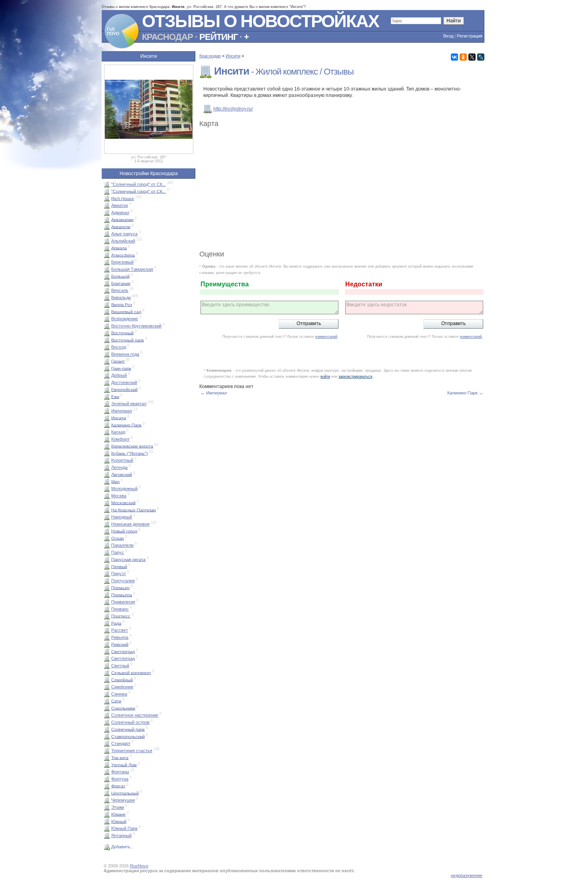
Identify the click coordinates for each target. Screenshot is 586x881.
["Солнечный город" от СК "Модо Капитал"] (107, 184)
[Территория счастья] (107, 750)
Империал (121, 410)
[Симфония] (107, 686)
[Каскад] (107, 432)
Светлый (120, 665)
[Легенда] (107, 467)
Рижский (119, 644)
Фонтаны (120, 771)
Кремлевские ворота (132, 445)
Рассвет (119, 630)
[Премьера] (107, 594)
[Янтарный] (107, 835)
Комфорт (120, 439)
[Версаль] (107, 290)
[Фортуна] (107, 779)
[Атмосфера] (107, 254)
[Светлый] (107, 665)
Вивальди (121, 297)
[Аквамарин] (107, 219)
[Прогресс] (107, 615)
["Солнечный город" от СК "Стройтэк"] (107, 191)
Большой (120, 276)
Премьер (120, 587)
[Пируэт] (107, 573)
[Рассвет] (107, 630)
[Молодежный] (107, 488)
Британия (120, 283)
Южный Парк (124, 828)
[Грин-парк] (107, 368)
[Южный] (107, 821)
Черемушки (123, 800)
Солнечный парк (128, 729)
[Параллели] (107, 545)
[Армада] (107, 247)
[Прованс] (107, 609)
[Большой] (107, 276)
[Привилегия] (107, 601)
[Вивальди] (107, 297)
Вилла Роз (121, 304)
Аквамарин (122, 219)
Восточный (122, 332)
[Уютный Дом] (107, 764)
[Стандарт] (107, 743)
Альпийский (123, 240)
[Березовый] (107, 262)
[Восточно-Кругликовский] (107, 325)
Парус (117, 552)
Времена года (125, 354)
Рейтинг (218, 37)
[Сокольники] (107, 708)
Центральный (125, 792)
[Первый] (107, 566)
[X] (472, 57)
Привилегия (123, 601)
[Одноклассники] (463, 57)
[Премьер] (107, 587)
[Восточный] (107, 332)
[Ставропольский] (107, 736)
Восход (118, 347)
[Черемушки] (107, 800)
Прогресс (120, 615)
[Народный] (107, 516)
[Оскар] (107, 538)
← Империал (214, 392)
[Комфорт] (107, 439)
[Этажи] (107, 807)
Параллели (122, 545)
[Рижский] (107, 644)
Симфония (122, 686)
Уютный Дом (124, 764)
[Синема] (107, 694)
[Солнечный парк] (107, 729)
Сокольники (123, 708)
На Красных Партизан (133, 509)
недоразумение (466, 875)
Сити (116, 700)
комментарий (326, 337)
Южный (118, 821)
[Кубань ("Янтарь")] (107, 453)
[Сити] (107, 700)
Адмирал (120, 212)
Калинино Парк (126, 424)
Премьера (121, 594)
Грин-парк (121, 368)
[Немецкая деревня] (107, 524)
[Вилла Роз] (107, 304)
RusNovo (139, 865)
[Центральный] (107, 792)
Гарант (118, 361)
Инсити (118, 417)
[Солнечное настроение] (107, 715)
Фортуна (119, 779)
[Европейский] (107, 389)
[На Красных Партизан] (107, 509)
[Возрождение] (107, 318)
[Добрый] (107, 375)
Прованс (120, 609)
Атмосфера (123, 254)
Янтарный (121, 835)
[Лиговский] (107, 474)
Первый (119, 566)
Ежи (115, 396)
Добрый (119, 375)
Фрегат (118, 785)
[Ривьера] (107, 637)
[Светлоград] (107, 651)
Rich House (122, 198)
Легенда (119, 467)
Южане (118, 814)
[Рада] (107, 623)
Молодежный (124, 488)
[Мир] (107, 481)
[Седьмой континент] (107, 672)
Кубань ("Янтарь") (129, 453)
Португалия (123, 580)
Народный (121, 516)
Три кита (119, 757)
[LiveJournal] (480, 57)
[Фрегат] (107, 785)
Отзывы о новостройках (260, 21)
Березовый (122, 262)
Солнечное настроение (134, 715)
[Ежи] (107, 396)
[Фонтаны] (107, 771)
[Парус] (107, 552)
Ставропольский (128, 736)
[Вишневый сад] (107, 311)
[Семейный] (107, 679)
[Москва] (107, 495)
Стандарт (120, 743)
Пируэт (118, 573)
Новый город (124, 530)
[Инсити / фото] (148, 152)
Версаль (119, 290)
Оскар (117, 538)
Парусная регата (128, 559)
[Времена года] (107, 354)
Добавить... (122, 846)
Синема (119, 694)
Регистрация (469, 36)
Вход (448, 36)
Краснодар (167, 37)
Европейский (124, 389)
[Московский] (107, 502)
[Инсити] (107, 417)
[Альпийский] (107, 240)
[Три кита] (107, 757)
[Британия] (107, 283)
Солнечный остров (130, 722)
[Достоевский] (107, 382)
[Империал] (107, 410)
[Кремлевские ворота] (107, 445)
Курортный (122, 460)
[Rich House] (107, 198)
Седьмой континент (131, 672)
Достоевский (124, 382)
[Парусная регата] (107, 559)
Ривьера (119, 637)
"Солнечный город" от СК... (138, 184)
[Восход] (107, 347)
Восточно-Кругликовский (136, 325)
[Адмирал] (107, 212)
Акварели (120, 226)
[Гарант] (107, 361)
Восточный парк (127, 339)
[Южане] (107, 814)
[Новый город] (107, 530)
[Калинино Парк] (107, 424)
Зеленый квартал (128, 403)
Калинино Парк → (465, 392)
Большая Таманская (132, 269)
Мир (115, 481)
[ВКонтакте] (454, 57)
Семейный (122, 679)
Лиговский (121, 474)
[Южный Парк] (107, 828)
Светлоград (123, 651)
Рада (116, 623)
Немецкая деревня (130, 524)
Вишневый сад (126, 311)
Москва (118, 495)
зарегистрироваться (355, 376)
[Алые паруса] (107, 233)
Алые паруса (124, 233)
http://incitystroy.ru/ (233, 109)
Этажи (117, 807)
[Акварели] (107, 226)
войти (325, 376)
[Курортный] (107, 460)
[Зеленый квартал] (107, 403)
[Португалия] (107, 580)
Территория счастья (131, 750)
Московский (123, 502)
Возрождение (124, 318)
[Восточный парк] (107, 339)
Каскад (118, 432)
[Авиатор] (107, 205)
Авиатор (119, 205)
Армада (119, 247)
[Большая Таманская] (107, 269)
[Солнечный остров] (107, 722)
